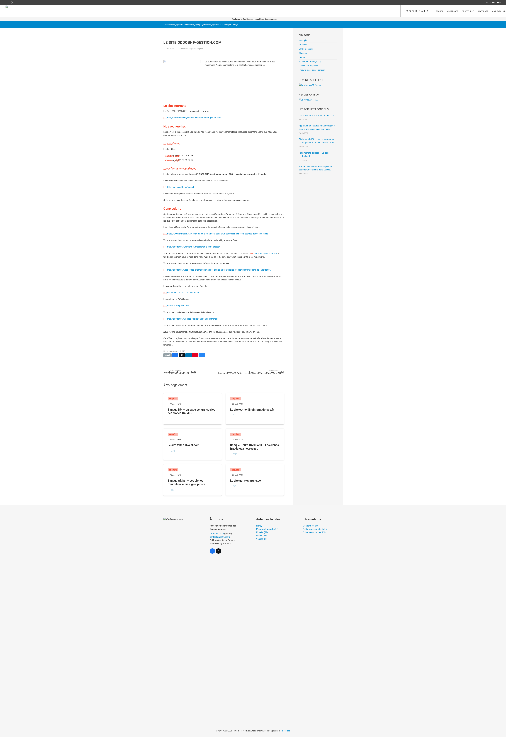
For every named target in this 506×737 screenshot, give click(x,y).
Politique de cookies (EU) (314, 532)
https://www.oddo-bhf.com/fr (181, 187)
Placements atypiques (308, 66)
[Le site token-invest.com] (192, 444)
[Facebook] (7, 2)
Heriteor (302, 57)
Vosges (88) (261, 539)
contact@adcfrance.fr (220, 537)
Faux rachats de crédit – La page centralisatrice (314, 154)
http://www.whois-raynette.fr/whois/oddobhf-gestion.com (194, 117)
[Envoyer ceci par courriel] (167, 355)
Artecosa (303, 44)
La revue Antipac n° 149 (178, 305)
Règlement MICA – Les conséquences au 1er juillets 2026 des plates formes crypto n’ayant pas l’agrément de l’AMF (317, 141)
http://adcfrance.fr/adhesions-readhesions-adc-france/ (192, 319)
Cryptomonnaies (306, 49)
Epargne (201, 24)
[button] (460, 11)
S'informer (184, 24)
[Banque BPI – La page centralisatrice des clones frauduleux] (192, 409)
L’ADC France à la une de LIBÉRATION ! (317, 115)
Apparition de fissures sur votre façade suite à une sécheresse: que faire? (317, 127)
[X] (12, 2)
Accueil (166, 24)
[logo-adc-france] (203, 11)
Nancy (259, 526)
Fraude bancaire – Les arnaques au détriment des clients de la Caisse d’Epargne (315, 168)
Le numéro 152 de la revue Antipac (183, 292)
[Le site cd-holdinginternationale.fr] (255, 409)
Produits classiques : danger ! (227, 24)
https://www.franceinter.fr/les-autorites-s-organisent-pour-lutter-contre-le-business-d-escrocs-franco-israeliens (217, 233)
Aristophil (303, 40)
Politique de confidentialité (315, 529)
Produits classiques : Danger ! (191, 49)
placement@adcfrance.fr (265, 253)
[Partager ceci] (175, 355)
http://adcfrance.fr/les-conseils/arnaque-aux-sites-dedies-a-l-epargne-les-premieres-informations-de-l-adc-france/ (219, 270)
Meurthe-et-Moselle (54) (267, 529)
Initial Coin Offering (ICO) (310, 61)
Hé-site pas (285, 731)
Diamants (303, 53)
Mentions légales (310, 526)
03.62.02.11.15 (217, 533)
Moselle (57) (262, 532)
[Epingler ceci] (195, 355)
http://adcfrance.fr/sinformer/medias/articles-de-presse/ (193, 247)
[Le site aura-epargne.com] (255, 480)
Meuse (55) (261, 535)
